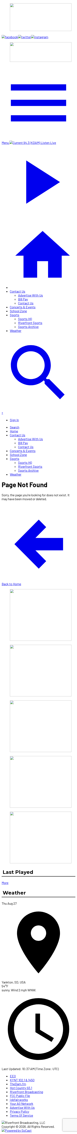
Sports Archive (28, 327)
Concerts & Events (23, 307)
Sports (14, 315)
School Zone (18, 311)
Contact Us (17, 291)
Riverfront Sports (30, 323)
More (5, 883)
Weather (15, 331)
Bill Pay (23, 299)
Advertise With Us (30, 295)
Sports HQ (25, 319)
